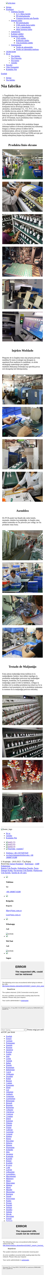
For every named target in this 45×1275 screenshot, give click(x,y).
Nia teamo (15, 60)
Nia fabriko (15, 56)
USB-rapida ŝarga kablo (25, 25)
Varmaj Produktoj (16, 864)
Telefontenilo (16, 45)
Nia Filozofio (16, 58)
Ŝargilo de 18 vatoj (19, 873)
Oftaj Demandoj (12, 67)
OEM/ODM (11, 52)
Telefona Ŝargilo (17, 12)
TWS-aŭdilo (21, 38)
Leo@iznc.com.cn (13, 915)
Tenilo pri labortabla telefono (27, 49)
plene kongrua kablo (24, 29)
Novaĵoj (9, 65)
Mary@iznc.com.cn (14, 911)
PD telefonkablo (22, 23)
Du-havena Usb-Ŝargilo (23, 870)
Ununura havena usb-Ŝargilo (27, 18)
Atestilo (14, 63)
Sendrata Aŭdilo (17, 36)
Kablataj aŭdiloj (17, 34)
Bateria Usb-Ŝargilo (9, 868)
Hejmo (8, 7)
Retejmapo (29, 864)
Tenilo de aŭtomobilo (24, 47)
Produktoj (10, 9)
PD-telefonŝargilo (23, 16)
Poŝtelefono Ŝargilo (25, 868)
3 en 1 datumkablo (23, 27)
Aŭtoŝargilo (15, 32)
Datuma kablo (16, 21)
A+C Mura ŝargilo (23, 14)
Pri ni (8, 54)
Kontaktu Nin (11, 69)
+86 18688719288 (13, 892)
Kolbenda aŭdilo (22, 40)
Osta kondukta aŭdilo (24, 43)
